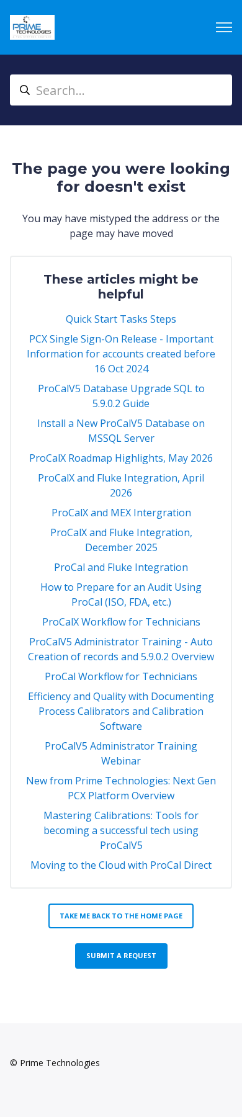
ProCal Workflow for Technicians (121, 676)
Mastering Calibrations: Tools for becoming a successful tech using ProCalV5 (121, 830)
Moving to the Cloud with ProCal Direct (121, 865)
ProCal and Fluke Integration (121, 567)
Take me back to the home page (121, 915)
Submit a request (121, 955)
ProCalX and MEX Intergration (121, 512)
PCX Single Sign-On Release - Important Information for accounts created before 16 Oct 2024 (121, 353)
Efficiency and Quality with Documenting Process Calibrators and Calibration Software (121, 711)
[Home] (32, 27)
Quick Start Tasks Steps (121, 319)
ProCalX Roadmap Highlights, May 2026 (121, 458)
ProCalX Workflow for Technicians (121, 622)
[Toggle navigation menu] (224, 27)
